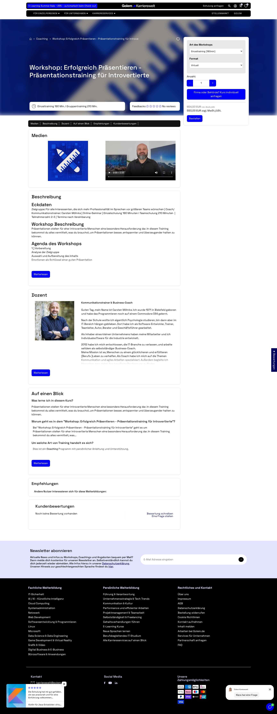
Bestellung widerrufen (191, 612)
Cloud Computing (38, 603)
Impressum (184, 598)
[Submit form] (241, 559)
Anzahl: (191, 76)
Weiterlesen (41, 274)
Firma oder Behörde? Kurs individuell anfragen (216, 94)
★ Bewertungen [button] (274, 360)
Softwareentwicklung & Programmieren (52, 622)
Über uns (183, 594)
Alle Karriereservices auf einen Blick (125, 640)
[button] (235, 6)
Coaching (42, 38)
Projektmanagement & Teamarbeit (123, 612)
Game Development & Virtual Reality (50, 640)
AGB (180, 603)
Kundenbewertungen (124, 123)
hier (111, 566)
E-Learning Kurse (113, 626)
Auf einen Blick (81, 123)
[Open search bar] (229, 6)
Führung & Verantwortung (119, 594)
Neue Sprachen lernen (116, 631)
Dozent (65, 123)
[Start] (30, 39)
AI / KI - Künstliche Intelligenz (46, 598)
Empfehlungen (101, 123)
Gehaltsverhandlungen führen (121, 622)
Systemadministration (41, 608)
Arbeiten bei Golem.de (191, 631)
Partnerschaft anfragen (192, 640)
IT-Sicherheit (36, 594)
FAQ (180, 645)
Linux (31, 626)
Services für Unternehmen (194, 635)
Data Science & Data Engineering (48, 635)
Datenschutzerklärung (115, 563)
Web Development (39, 617)
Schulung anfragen (213, 5)
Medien (34, 123)
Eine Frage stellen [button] (162, 516)
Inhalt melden (186, 626)
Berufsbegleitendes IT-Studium (122, 635)
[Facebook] (104, 682)
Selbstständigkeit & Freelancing (122, 617)
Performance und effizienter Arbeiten (126, 608)
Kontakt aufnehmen (190, 622)
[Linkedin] (116, 682)
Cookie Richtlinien (189, 617)
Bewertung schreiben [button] (160, 513)
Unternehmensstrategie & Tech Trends (126, 598)
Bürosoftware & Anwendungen (47, 654)
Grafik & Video (36, 645)
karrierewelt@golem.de (50, 682)
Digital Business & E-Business (46, 649)
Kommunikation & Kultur (118, 603)
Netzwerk (34, 612)
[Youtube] (110, 682)
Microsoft (34, 631)
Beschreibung (50, 123)
